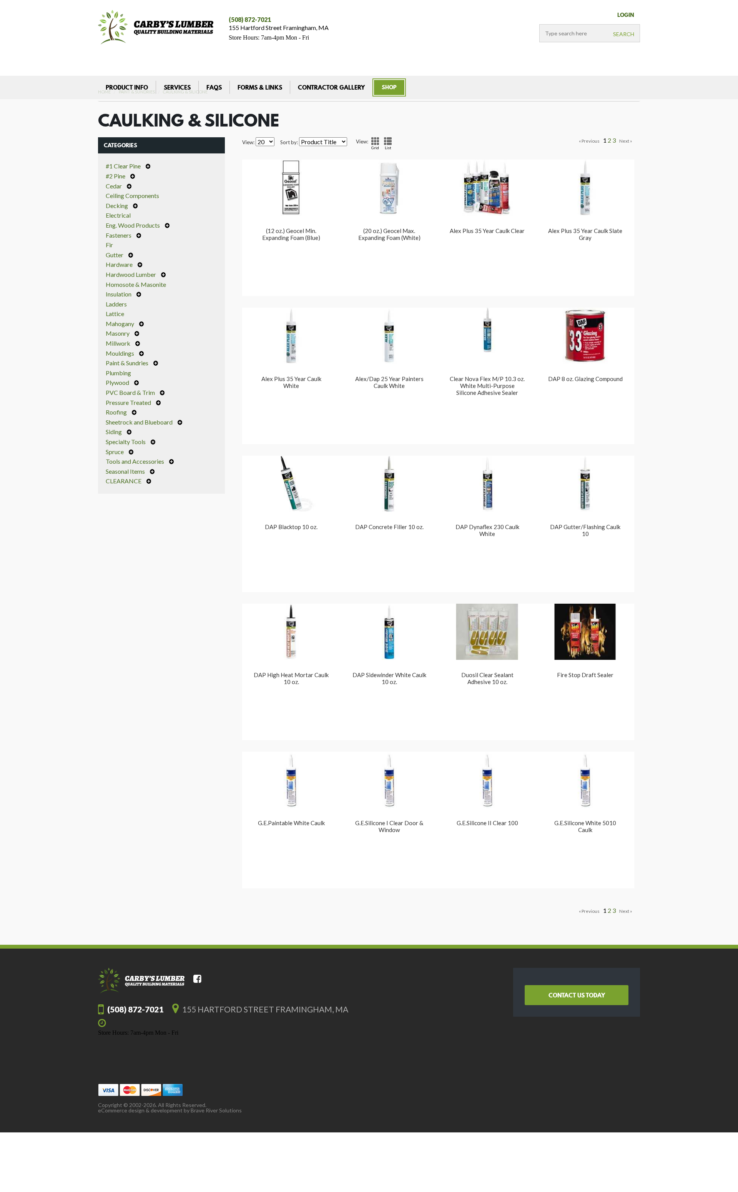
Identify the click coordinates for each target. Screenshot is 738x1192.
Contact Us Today (577, 995)
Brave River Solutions (216, 1110)
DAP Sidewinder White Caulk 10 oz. (389, 678)
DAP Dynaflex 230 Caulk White (487, 530)
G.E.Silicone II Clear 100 (487, 822)
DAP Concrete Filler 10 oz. (389, 526)
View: (248, 142)
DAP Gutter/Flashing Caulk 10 (585, 530)
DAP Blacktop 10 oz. (291, 526)
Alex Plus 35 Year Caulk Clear (487, 230)
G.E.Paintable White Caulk (291, 822)
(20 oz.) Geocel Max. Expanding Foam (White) (389, 234)
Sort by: (289, 142)
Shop (389, 87)
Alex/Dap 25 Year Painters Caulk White (389, 382)
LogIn (625, 15)
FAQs (214, 87)
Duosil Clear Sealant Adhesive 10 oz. (487, 678)
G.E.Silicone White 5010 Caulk (585, 826)
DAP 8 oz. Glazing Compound (585, 378)
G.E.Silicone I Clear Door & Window (389, 826)
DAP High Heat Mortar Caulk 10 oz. (291, 678)
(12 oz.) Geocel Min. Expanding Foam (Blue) (291, 234)
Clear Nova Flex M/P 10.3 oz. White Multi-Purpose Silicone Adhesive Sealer (487, 385)
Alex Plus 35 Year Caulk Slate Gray (585, 234)
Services (177, 87)
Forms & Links (260, 87)
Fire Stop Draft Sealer (585, 674)
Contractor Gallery (331, 87)
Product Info (127, 87)
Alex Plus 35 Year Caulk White (291, 382)
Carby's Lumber (155, 27)
